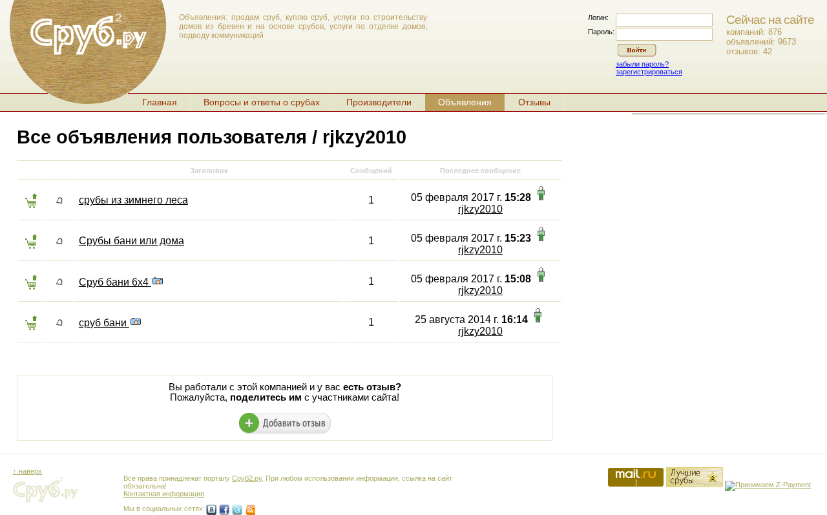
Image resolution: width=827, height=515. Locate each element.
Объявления (465, 102)
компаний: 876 (754, 32)
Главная (159, 102)
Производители (379, 102)
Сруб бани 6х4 (115, 282)
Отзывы (534, 102)
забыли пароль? (642, 64)
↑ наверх (27, 471)
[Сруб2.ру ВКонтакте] (211, 510)
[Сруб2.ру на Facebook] (224, 510)
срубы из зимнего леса (133, 199)
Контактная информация (163, 494)
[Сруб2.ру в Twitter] (237, 510)
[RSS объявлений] (250, 510)
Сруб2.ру (247, 478)
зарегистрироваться (649, 72)
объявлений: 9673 (761, 42)
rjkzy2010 (480, 209)
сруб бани (104, 322)
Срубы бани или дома (131, 240)
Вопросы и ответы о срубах (262, 102)
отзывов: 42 (749, 51)
